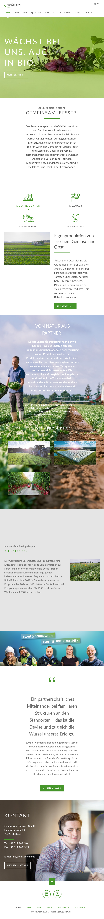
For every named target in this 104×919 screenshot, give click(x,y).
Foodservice (75, 227)
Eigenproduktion (28, 206)
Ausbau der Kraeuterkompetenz (53, 626)
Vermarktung (28, 227)
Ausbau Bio (55, 626)
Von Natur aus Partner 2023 (45, 95)
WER (39, 907)
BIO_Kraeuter (50, 95)
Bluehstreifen (49, 626)
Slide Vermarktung (53, 506)
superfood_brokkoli (58, 95)
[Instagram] (57, 894)
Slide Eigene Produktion (49, 506)
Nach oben (52, 881)
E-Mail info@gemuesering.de (19, 857)
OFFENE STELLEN (52, 788)
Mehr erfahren (16, 75)
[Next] (97, 57)
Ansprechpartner (17, 865)
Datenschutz (82, 907)
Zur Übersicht (65, 306)
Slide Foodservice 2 (55, 506)
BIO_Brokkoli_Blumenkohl (52, 95)
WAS (29, 907)
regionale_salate (56, 95)
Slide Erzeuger (51, 506)
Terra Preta (54, 95)
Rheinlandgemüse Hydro (51, 626)
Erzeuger (75, 206)
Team (49, 907)
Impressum (63, 907)
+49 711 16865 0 (18, 843)
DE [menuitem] (98, 4)
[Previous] (6, 57)
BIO (48, 95)
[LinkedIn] (47, 894)
